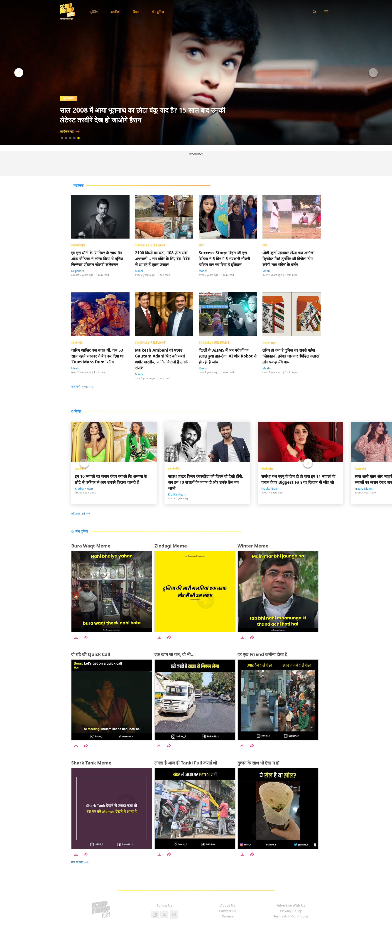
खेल (65, 98)
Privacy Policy (291, 911)
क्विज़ (136, 12)
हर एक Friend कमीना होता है (262, 654)
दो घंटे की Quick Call (90, 654)
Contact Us (227, 911)
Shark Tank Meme (91, 763)
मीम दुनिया (158, 12)
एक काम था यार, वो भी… (174, 654)
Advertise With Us (291, 905)
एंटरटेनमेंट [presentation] (77, 342)
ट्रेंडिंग (94, 12)
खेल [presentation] (264, 245)
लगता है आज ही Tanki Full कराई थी (185, 763)
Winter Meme (253, 546)
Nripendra (77, 271)
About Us (227, 905)
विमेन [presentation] (201, 245)
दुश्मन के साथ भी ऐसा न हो (258, 763)
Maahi (139, 271)
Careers (228, 916)
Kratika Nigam (84, 489)
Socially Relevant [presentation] (150, 245)
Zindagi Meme (170, 546)
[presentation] (83, 386)
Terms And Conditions (291, 916)
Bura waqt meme (90, 546)
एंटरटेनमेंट (80, 469)
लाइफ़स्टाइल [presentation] (78, 245)
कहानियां (115, 12)
